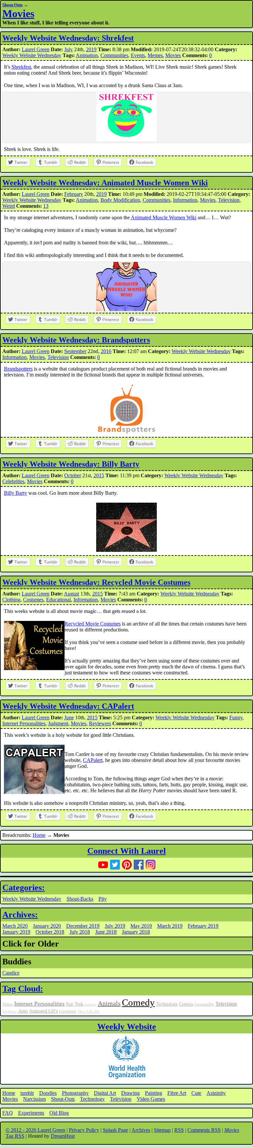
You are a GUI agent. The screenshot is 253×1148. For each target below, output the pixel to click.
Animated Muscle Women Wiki (163, 217)
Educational (58, 599)
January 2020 (47, 926)
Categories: (23, 887)
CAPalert (92, 760)
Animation (87, 55)
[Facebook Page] (139, 865)
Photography (75, 1093)
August (71, 593)
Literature (67, 1011)
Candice (10, 973)
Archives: (20, 914)
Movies (18, 13)
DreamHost (63, 1136)
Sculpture (9, 1011)
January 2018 (136, 932)
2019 (91, 49)
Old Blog (59, 1113)
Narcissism (34, 1099)
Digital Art (105, 1093)
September (75, 351)
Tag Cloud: (22, 988)
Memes (155, 55)
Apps (23, 1011)
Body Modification (120, 200)
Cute (196, 1093)
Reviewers (100, 723)
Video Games (151, 1099)
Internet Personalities (23, 723)
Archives (140, 1130)
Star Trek (74, 1004)
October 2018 (50, 932)
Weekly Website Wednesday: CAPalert (68, 706)
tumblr (27, 1093)
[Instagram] (150, 865)
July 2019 (115, 926)
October (72, 475)
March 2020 (15, 926)
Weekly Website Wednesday (31, 55)
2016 (106, 351)
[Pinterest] (127, 865)
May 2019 (141, 926)
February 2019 (203, 926)
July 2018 (80, 932)
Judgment (58, 723)
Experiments (31, 1113)
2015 (99, 475)
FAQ (7, 1113)
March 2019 (170, 926)
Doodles (48, 1093)
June (69, 717)
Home (39, 835)
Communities (114, 55)
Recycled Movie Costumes (93, 624)
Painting (153, 1093)
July (68, 49)
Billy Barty (15, 493)
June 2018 (106, 932)
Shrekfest (21, 67)
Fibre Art (176, 1093)
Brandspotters (18, 369)
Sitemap (162, 1130)
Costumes (33, 599)
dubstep (91, 1004)
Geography (204, 1004)
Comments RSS (204, 1130)
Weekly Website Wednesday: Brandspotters (76, 340)
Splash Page (115, 1130)
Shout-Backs (80, 899)
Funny (235, 717)
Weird (8, 206)
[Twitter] (115, 865)
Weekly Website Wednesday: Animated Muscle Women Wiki (105, 182)
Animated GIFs (43, 1011)
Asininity (216, 1093)
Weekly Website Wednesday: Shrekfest (68, 38)
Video (7, 1004)
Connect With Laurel (126, 851)
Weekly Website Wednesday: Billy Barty (70, 464)
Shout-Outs (12, 4)
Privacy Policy (84, 1130)
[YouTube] (103, 865)
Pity (102, 899)
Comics (186, 1004)
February (73, 194)
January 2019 (16, 932)
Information (185, 200)
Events (138, 55)
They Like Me (88, 1011)
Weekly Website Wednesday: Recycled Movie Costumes (96, 582)
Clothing (11, 599)
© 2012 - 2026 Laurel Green (35, 1130)
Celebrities (13, 481)
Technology (167, 1004)
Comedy (138, 1002)
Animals (109, 1003)
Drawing (130, 1093)
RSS (179, 1130)
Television (228, 200)
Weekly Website (126, 1026)
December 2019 (82, 926)
